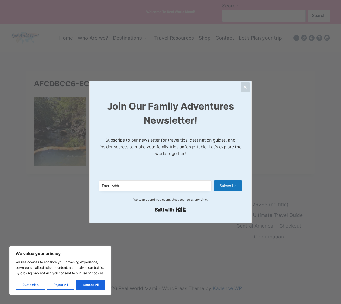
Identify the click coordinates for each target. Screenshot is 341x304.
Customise (30, 285)
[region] (60, 270)
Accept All (91, 285)
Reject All (61, 285)
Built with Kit (170, 210)
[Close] (245, 87)
